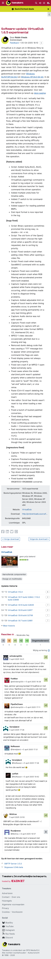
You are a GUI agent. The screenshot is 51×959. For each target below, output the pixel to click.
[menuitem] (36, 3)
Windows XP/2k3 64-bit (32, 77)
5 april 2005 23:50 (17, 817)
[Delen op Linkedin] (7, 531)
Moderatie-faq (23, 635)
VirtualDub (27, 509)
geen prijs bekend (27, 556)
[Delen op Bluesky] (11, 531)
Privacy (5, 908)
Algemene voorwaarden (13, 904)
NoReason (15, 746)
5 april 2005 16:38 (33, 682)
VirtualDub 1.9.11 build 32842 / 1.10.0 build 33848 (24, 598)
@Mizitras (15, 834)
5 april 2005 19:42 (31, 777)
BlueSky (9, 922)
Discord (9, 937)
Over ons (16, 897)
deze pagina (40, 93)
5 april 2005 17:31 (30, 749)
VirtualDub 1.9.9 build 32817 (20, 610)
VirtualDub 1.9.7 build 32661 (20, 620)
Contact (6, 897)
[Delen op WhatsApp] (16, 531)
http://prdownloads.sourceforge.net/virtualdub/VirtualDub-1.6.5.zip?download (34, 514)
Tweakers (6, 950)
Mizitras (13, 814)
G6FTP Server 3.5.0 (13, 863)
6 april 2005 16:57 (28, 834)
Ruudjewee (16, 831)
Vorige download (11, 539)
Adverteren (7, 893)
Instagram (10, 930)
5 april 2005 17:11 (33, 707)
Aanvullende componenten (14, 574)
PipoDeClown (17, 704)
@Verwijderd (16, 749)
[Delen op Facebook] (2, 531)
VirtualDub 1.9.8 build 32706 (20, 615)
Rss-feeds (10, 934)
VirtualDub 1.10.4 (15, 592)
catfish (15, 773)
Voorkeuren (17, 912)
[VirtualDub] (9, 561)
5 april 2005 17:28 (16, 730)
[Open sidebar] (49, 14)
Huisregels (7, 900)
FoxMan (14, 678)
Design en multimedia (12, 579)
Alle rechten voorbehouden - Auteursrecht (20, 953)
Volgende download (38, 539)
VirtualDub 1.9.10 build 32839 (21, 605)
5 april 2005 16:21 (16, 659)
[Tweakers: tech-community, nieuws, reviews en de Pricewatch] (14, 3)
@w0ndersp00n (17, 682)
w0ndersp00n (15, 656)
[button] (3, 3)
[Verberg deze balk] (48, 9)
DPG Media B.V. (33, 950)
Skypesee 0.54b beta (13, 867)
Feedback (14, 43)
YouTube (9, 926)
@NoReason (17, 763)
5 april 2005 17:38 (31, 763)
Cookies (6, 912)
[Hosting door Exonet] (13, 881)
